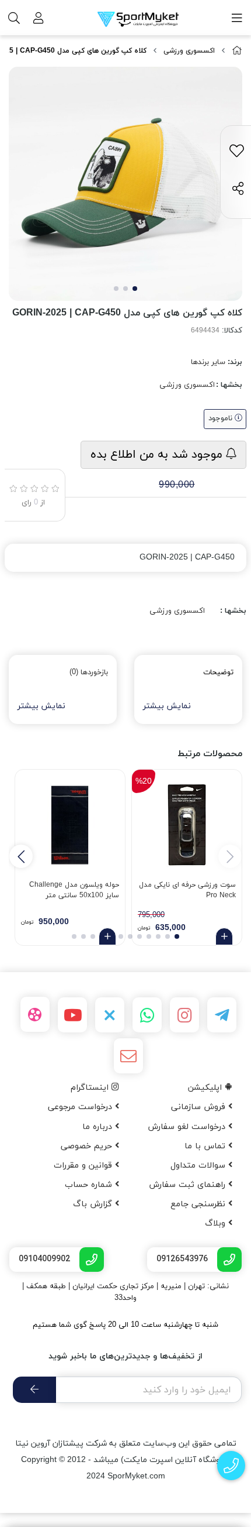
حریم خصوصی (88, 1146)
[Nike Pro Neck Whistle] (187, 824)
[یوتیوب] (72, 1014)
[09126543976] (231, 1466)
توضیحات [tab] (218, 672)
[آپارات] (35, 1014)
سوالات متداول (199, 1165)
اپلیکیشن (206, 1088)
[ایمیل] (128, 1055)
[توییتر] (109, 1014)
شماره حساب (90, 1185)
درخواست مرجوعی (81, 1107)
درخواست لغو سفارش (188, 1127)
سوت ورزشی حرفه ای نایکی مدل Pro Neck (187, 890)
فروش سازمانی (199, 1107)
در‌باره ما (98, 1127)
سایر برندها (208, 362)
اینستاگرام (91, 1088)
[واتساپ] (147, 1014)
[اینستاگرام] (184, 1014)
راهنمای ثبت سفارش (188, 1185)
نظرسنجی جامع (199, 1204)
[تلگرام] (221, 1014)
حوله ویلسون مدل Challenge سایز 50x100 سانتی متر (74, 890)
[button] (21, 856)
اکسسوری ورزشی (189, 51)
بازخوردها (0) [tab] (88, 672)
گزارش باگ (94, 1204)
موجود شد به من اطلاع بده (158, 455)
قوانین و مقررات (84, 1165)
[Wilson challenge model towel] (70, 824)
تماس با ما (206, 1146)
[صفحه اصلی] (237, 51)
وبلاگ (216, 1223)
